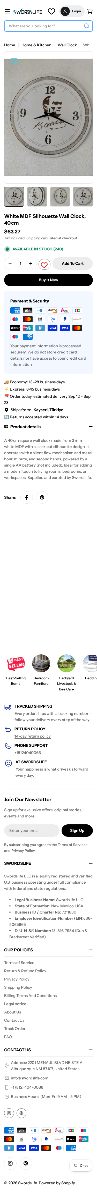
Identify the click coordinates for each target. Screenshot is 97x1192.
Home (9, 45)
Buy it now (48, 279)
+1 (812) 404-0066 (27, 1087)
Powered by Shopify (57, 1182)
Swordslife (27, 1182)
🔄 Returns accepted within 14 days (36, 417)
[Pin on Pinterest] (42, 497)
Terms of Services (72, 844)
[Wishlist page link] (51, 11)
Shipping (33, 238)
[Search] (86, 26)
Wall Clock (67, 45)
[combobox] (48, 26)
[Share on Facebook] (26, 497)
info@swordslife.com (29, 1078)
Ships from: (37, 409)
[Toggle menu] (7, 11)
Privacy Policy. (23, 850)
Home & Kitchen (36, 45)
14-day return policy (32, 736)
